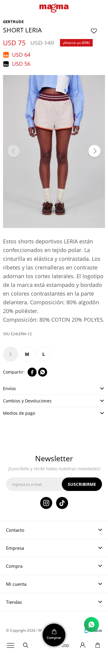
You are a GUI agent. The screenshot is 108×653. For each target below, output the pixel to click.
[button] (25, 645)
